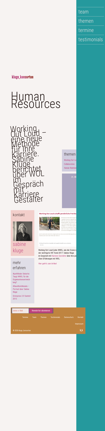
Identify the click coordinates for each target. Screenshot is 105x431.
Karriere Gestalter (59, 256)
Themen (85, 21)
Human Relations (70, 168)
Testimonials (90, 40)
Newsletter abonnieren (41, 310)
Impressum (79, 324)
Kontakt (80, 317)
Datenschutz (69, 317)
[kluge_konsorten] (22, 77)
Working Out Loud (71, 160)
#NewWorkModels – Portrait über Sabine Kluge (21, 289)
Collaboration (69, 164)
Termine (86, 30)
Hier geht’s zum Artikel (47, 263)
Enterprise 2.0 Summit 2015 (22, 297)
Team (83, 12)
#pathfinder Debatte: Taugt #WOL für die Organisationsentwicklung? (21, 278)
